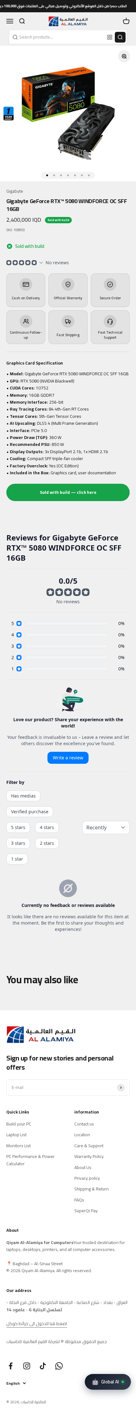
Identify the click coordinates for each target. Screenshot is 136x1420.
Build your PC (18, 1123)
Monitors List (18, 1145)
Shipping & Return (91, 1188)
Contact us (84, 1123)
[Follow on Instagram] (26, 1366)
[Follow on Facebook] (10, 1366)
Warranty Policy (89, 1156)
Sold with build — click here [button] (68, 492)
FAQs (79, 1199)
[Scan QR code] (109, 37)
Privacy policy (87, 1178)
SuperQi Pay (86, 1210)
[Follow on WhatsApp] (59, 1366)
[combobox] (57, 37)
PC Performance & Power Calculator (30, 1160)
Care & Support (88, 1145)
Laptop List (16, 1134)
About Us (82, 1167)
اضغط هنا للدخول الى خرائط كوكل (36, 1323)
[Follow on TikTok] (43, 1366)
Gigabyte (14, 191)
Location (82, 1134)
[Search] (120, 37)
